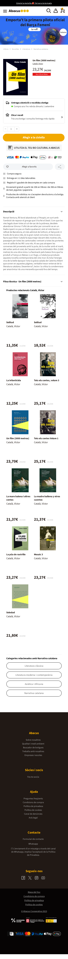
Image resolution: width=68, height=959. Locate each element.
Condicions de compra (33, 802)
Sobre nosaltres (33, 740)
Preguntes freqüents (33, 798)
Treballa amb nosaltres (33, 751)
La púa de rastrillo (15, 554)
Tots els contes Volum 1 (46, 438)
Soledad (10, 612)
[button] (55, 11)
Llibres (6, 49)
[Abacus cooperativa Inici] (20, 12)
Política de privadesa (33, 806)
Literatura (26, 49)
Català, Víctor (38, 63)
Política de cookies (33, 810)
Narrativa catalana (41, 49)
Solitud (10, 322)
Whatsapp (33, 844)
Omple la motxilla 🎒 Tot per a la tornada (34, 3)
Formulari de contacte (33, 839)
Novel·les (15, 49)
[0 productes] (62, 12)
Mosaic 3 (38, 554)
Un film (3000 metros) (17, 438)
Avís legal (33, 817)
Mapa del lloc (34, 892)
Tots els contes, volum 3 (46, 380)
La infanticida (13, 380)
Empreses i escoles (33, 755)
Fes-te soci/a (33, 777)
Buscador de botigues (33, 747)
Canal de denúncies (33, 814)
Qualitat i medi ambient (33, 743)
